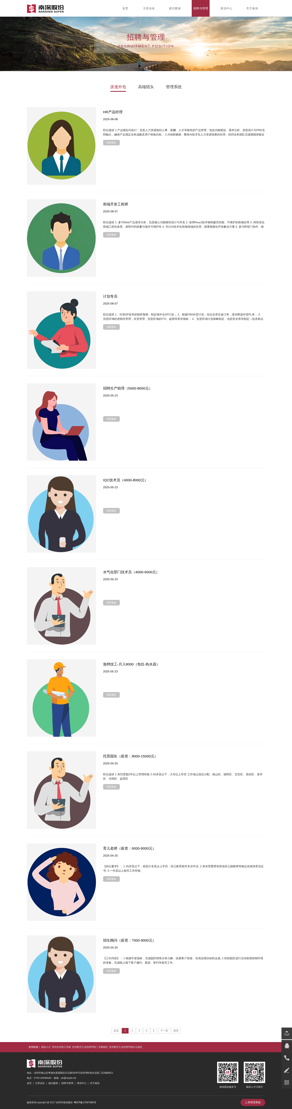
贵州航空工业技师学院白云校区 (125, 1047)
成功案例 (53, 1083)
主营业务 (40, 1083)
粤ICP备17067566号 (85, 1102)
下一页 (164, 1030)
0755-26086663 (42, 1078)
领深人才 (46, 1047)
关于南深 (94, 1083)
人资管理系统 (253, 1102)
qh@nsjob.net (68, 1078)
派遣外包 (118, 87)
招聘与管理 (67, 1083)
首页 (116, 1030)
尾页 (176, 1030)
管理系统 (174, 87)
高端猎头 (146, 87)
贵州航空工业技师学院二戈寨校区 (90, 1047)
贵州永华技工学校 (61, 1047)
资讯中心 (81, 1083)
